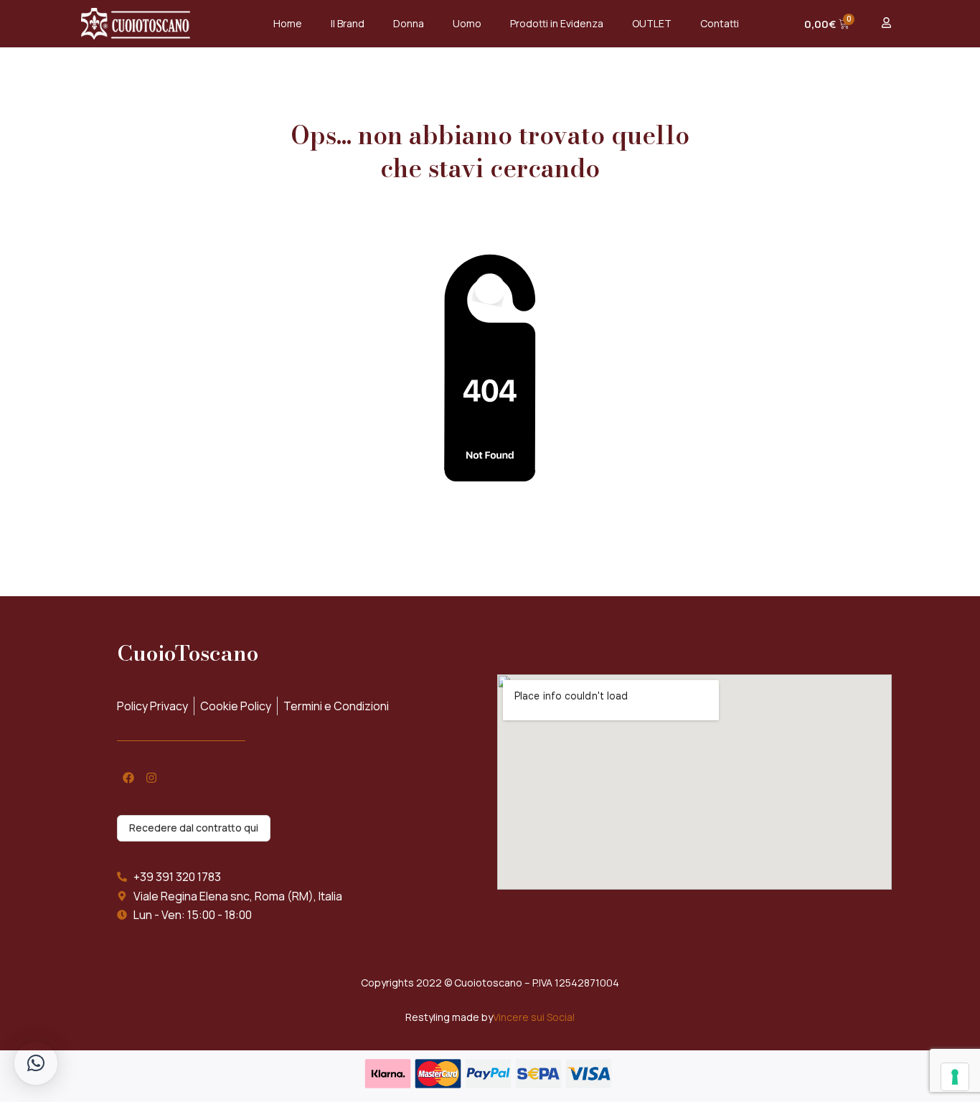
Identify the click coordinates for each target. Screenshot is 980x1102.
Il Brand (347, 23)
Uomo (467, 23)
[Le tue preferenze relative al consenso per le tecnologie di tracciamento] (955, 1077)
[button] (35, 1063)
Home (287, 23)
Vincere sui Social (534, 1017)
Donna (408, 23)
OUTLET (652, 23)
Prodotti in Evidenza (556, 23)
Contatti (719, 23)
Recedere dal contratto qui (193, 827)
